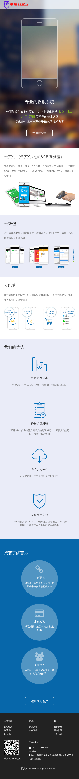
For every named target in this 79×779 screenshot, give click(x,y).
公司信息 (8, 727)
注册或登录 (39, 133)
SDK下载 (33, 730)
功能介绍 (58, 734)
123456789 (42, 748)
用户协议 (58, 730)
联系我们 (8, 730)
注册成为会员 (39, 701)
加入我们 (8, 734)
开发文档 (33, 727)
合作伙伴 (58, 727)
